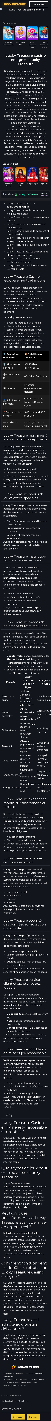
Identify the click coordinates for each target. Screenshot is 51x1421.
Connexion (18, 1417)
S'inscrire (33, 1417)
